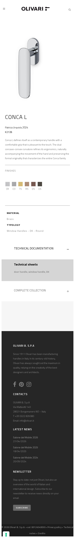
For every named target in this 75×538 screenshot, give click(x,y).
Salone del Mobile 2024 (25, 457)
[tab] (37, 249)
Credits (42, 533)
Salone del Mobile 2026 (25, 437)
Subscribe (22, 507)
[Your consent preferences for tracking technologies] (6, 534)
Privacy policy (54, 527)
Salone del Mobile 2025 (25, 447)
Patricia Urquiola (13, 127)
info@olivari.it (27, 420)
